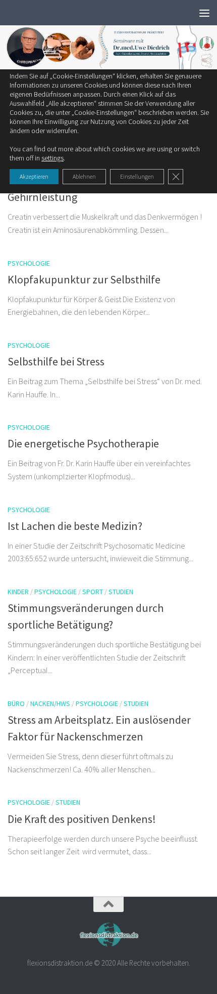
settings (52, 157)
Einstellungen (137, 176)
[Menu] (204, 12)
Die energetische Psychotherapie (83, 443)
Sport (92, 591)
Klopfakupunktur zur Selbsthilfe (84, 279)
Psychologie (29, 263)
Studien (120, 591)
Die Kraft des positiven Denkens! (82, 819)
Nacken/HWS (50, 703)
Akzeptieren (34, 176)
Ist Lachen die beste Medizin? (75, 526)
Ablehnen (84, 176)
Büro (16, 703)
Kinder (18, 591)
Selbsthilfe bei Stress (56, 361)
